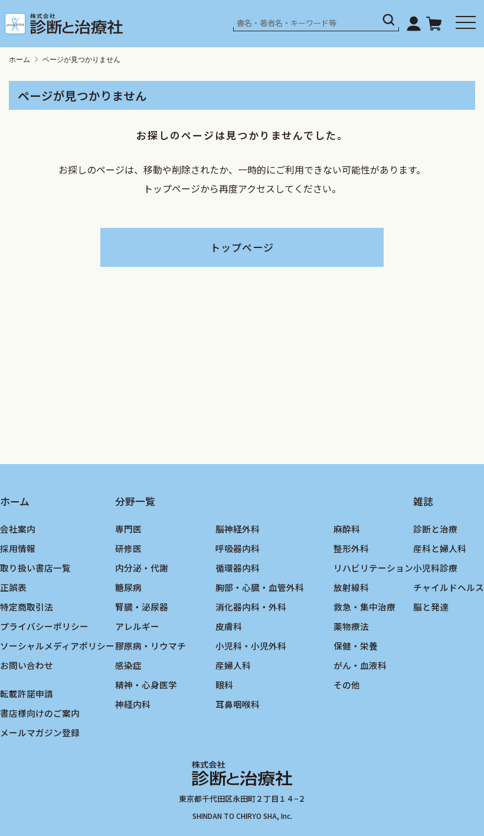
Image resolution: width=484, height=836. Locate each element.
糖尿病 (128, 587)
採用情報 (17, 548)
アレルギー (137, 626)
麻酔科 (346, 528)
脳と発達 (431, 606)
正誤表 (13, 587)
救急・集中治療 (364, 606)
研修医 (128, 548)
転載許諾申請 (26, 693)
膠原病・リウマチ (150, 645)
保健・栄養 (355, 645)
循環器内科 (237, 567)
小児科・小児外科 (250, 645)
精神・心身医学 (146, 684)
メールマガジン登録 (40, 732)
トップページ (242, 247)
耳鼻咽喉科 (237, 704)
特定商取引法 (26, 606)
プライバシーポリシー (44, 626)
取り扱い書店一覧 (35, 567)
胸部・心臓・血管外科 (259, 587)
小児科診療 (435, 567)
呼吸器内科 (237, 548)
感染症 (128, 665)
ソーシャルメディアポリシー (57, 645)
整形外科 (351, 548)
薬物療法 (351, 626)
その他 (346, 684)
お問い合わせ (26, 665)
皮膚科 (228, 626)
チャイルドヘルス (448, 587)
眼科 (224, 684)
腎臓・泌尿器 (141, 606)
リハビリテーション (373, 567)
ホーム (19, 59)
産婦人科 (233, 665)
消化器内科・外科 (250, 606)
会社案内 (17, 528)
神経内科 (133, 704)
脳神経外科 (237, 528)
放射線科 (351, 587)
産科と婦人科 (439, 548)
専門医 (128, 528)
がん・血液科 (360, 665)
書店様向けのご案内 (40, 713)
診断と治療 (435, 528)
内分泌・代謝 (141, 567)
